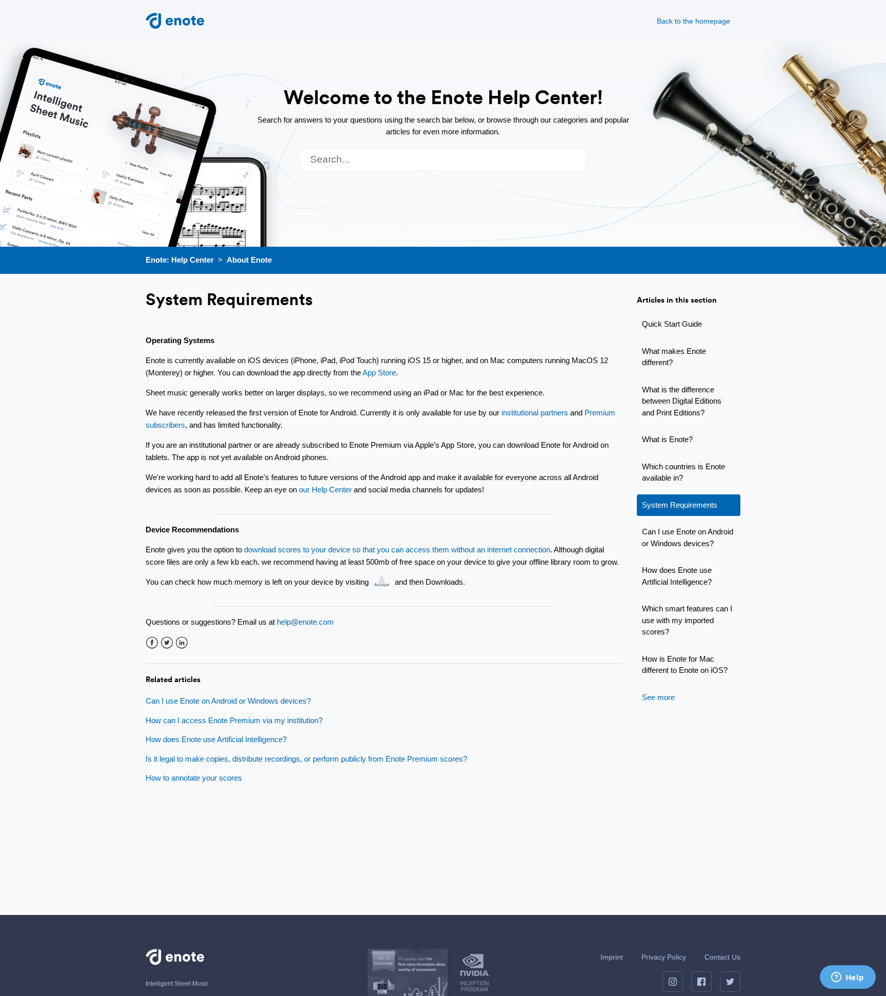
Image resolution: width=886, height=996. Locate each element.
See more (658, 697)
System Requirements (679, 505)
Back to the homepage (693, 21)
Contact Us (722, 957)
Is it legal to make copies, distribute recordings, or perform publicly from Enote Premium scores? (306, 758)
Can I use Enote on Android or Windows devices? (687, 537)
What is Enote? (667, 439)
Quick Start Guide (672, 324)
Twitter (166, 642)
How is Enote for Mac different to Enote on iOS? (685, 664)
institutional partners (534, 412)
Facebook (152, 642)
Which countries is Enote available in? (683, 472)
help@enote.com (305, 621)
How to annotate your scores (194, 777)
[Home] (175, 19)
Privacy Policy (663, 957)
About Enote (249, 259)
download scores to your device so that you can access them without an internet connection (397, 549)
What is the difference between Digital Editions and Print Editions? (681, 401)
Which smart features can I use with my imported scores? (687, 620)
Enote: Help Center (180, 259)
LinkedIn (181, 642)
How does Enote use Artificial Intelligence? (677, 576)
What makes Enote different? (674, 357)
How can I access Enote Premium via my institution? (234, 720)
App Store (379, 372)
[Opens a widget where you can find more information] (847, 978)
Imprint (611, 957)
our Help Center (325, 489)
